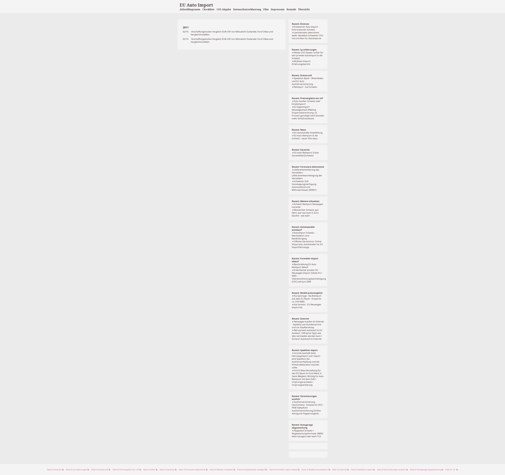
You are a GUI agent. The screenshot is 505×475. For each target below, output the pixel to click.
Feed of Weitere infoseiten (221, 469)
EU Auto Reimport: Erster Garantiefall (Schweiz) (305, 154)
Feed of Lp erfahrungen (76, 469)
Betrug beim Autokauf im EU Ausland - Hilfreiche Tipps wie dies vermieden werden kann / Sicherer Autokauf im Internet (307, 334)
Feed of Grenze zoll (100, 469)
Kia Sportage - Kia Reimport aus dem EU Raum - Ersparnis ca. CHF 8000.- (306, 298)
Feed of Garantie (167, 469)
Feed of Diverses (54, 469)
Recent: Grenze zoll (302, 75)
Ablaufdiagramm (190, 9)
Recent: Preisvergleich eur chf (307, 98)
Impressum (277, 9)
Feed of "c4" (450, 469)
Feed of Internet (339, 469)
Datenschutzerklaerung (247, 9)
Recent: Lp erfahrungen (304, 49)
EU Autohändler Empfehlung (308, 132)
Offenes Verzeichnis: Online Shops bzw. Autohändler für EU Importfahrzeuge (307, 244)
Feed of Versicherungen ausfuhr (391, 469)
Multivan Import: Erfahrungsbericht (301, 63)
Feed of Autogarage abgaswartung (425, 469)
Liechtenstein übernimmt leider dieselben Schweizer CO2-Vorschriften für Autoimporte (308, 35)
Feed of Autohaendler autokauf (251, 469)
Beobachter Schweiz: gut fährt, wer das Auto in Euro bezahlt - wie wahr (305, 212)
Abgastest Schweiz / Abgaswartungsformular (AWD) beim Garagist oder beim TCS (307, 433)
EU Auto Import (196, 5)
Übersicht (304, 9)
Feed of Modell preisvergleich (315, 469)
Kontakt (291, 9)
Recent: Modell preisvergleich (307, 292)
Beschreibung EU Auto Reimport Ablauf (304, 266)
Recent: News (299, 129)
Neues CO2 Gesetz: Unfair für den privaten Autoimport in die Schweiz (307, 55)
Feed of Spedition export (362, 469)
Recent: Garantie (301, 149)
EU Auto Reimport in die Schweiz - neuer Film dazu (305, 137)
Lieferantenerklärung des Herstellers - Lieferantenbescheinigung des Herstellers (307, 174)
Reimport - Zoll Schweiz (305, 87)
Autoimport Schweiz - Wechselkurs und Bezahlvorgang (303, 235)
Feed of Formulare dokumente (192, 469)
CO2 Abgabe (224, 9)
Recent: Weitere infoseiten (305, 201)
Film (266, 9)
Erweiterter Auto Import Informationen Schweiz (305, 28)
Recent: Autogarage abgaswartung (302, 426)
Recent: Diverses (300, 23)
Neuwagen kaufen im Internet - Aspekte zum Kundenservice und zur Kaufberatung (308, 324)
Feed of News (149, 469)
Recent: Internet (300, 318)
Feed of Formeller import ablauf (283, 469)
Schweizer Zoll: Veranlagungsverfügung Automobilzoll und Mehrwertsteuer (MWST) (304, 185)
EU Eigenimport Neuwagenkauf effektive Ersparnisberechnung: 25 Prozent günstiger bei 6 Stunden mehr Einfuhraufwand (308, 112)
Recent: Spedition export (305, 350)
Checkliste (208, 9)
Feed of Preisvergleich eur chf (126, 469)
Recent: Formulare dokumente (308, 166)
